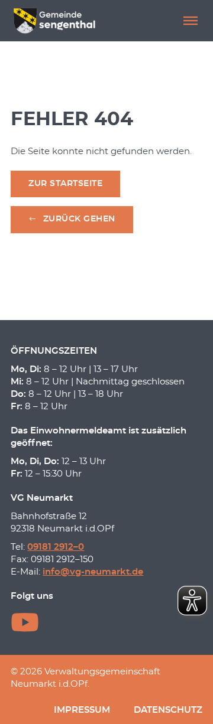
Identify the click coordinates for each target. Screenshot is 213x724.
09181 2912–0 (55, 547)
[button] (190, 21)
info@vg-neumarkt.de (93, 572)
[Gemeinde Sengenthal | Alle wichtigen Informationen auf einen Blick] (56, 20)
